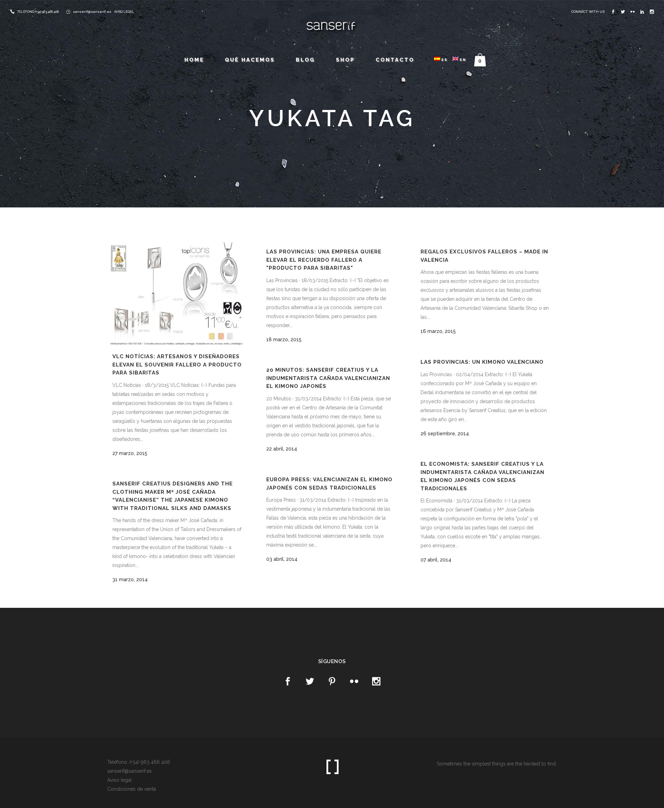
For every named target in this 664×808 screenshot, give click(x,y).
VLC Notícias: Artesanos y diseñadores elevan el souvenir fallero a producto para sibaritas (177, 364)
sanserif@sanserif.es (92, 11)
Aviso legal (119, 780)
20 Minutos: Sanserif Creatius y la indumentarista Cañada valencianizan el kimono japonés (328, 378)
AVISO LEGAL (124, 11)
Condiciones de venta (131, 789)
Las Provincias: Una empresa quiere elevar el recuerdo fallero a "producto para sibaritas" (323, 260)
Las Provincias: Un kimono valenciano (482, 362)
